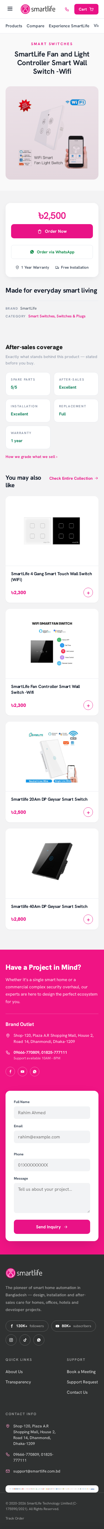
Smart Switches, (42, 315)
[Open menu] (10, 9)
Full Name (22, 1101)
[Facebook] (10, 1071)
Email (18, 1126)
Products (14, 26)
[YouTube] (22, 1071)
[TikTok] (25, 1340)
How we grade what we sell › (31, 456)
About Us (14, 1371)
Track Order (15, 1518)
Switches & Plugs (71, 315)
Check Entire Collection (71, 478)
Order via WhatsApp (55, 251)
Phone (19, 1154)
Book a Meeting (81, 1371)
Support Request (82, 1382)
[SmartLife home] (39, 9)
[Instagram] (11, 1340)
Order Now (56, 231)
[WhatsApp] (34, 1071)
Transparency (18, 1382)
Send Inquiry (48, 1227)
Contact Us (77, 1392)
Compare (35, 26)
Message (21, 1178)
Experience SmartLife (69, 26)
